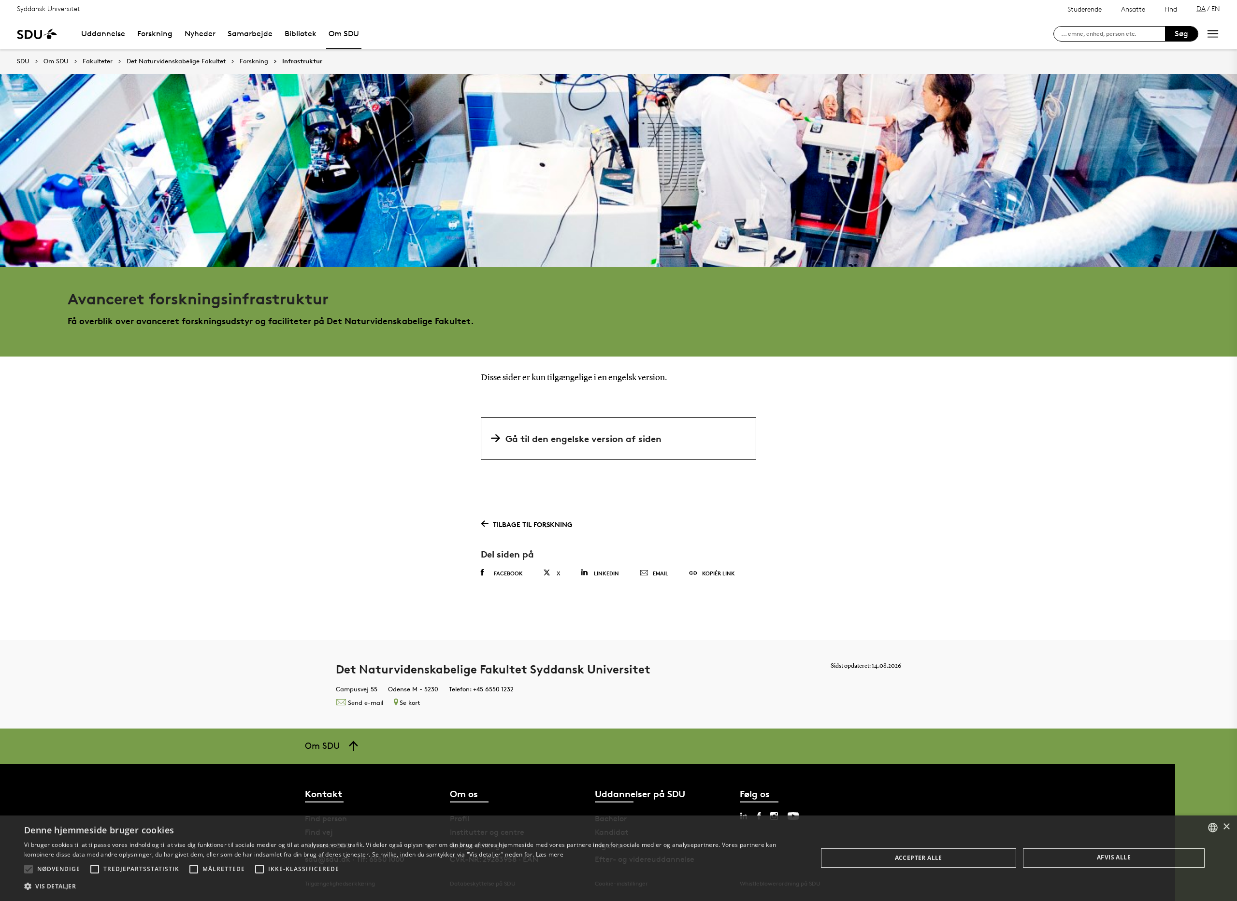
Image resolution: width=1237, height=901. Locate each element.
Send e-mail (365, 702)
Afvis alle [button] (1114, 857)
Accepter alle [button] (918, 858)
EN (1215, 8)
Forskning (155, 33)
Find (1171, 9)
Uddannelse (103, 33)
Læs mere (549, 854)
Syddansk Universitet (48, 8)
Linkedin (606, 573)
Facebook (508, 573)
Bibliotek (300, 33)
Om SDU (344, 33)
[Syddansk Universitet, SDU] (37, 34)
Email (660, 573)
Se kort (410, 702)
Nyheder (200, 33)
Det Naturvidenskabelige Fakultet (176, 61)
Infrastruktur (302, 61)
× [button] (1226, 826)
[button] (28, 869)
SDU (23, 61)
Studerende (1084, 9)
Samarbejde (250, 33)
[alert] (618, 858)
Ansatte (1133, 9)
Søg (1181, 33)
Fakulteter (98, 61)
